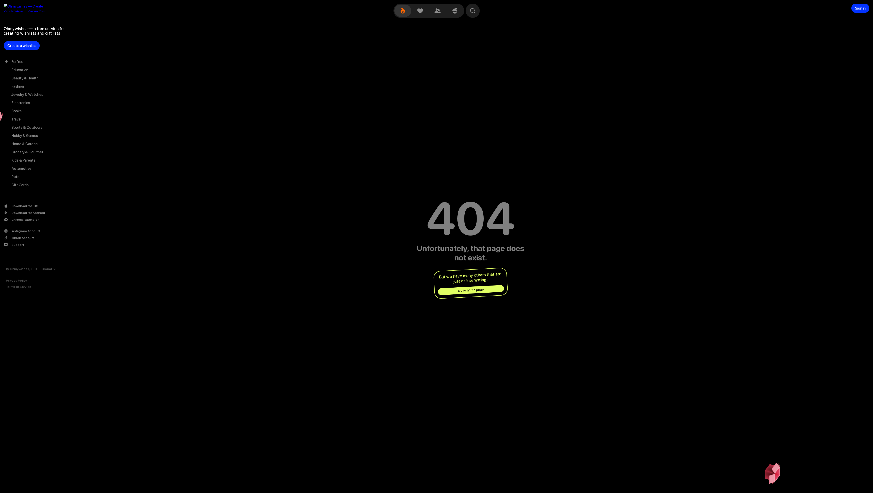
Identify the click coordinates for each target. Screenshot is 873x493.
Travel (16, 119)
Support (17, 244)
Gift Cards (20, 185)
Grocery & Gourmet (27, 152)
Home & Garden (24, 144)
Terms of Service (18, 286)
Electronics (20, 103)
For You (17, 62)
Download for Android (28, 213)
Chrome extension (25, 219)
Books (16, 111)
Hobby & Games (24, 136)
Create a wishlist (21, 46)
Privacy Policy (16, 280)
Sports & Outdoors (26, 127)
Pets (15, 177)
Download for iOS (24, 206)
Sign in (860, 8)
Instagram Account (25, 231)
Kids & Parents (23, 160)
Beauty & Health (25, 78)
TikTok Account (22, 238)
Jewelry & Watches (27, 94)
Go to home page (471, 290)
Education (19, 70)
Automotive (21, 168)
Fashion (17, 86)
